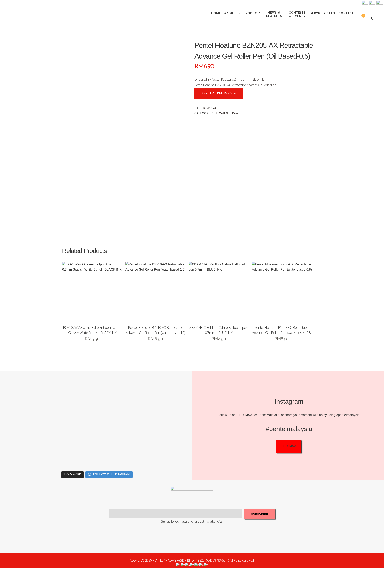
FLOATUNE (223, 113)
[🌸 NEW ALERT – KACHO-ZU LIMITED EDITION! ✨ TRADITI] (73, 397)
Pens (235, 113)
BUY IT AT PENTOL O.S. (219, 93)
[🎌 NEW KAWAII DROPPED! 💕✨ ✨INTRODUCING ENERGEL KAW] (73, 445)
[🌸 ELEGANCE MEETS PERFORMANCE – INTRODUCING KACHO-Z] (25, 397)
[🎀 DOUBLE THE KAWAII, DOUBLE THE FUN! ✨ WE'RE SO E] (121, 397)
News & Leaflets (274, 14)
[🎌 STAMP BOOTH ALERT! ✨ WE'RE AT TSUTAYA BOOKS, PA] (169, 397)
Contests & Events (297, 14)
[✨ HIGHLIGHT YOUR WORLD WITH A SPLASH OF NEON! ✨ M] (121, 445)
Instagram (244, 415)
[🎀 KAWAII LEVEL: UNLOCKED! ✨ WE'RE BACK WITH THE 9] (25, 445)
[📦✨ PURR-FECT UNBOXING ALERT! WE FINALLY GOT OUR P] (169, 445)
